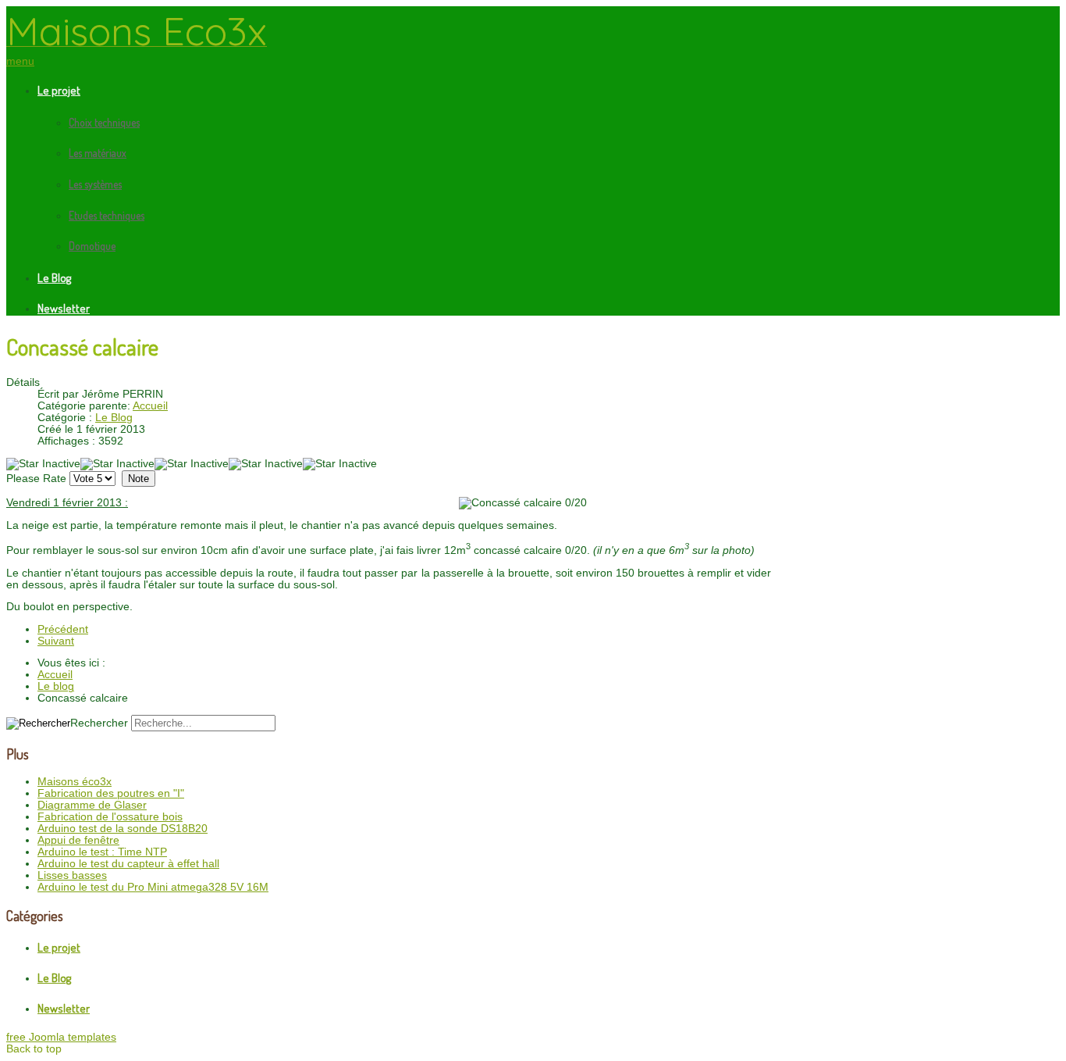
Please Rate (36, 478)
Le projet (58, 90)
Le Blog (54, 277)
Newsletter (63, 308)
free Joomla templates (61, 1037)
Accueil (150, 406)
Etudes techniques (106, 215)
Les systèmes (95, 184)
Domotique (92, 245)
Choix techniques (104, 122)
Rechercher (99, 723)
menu (20, 61)
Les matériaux (97, 152)
